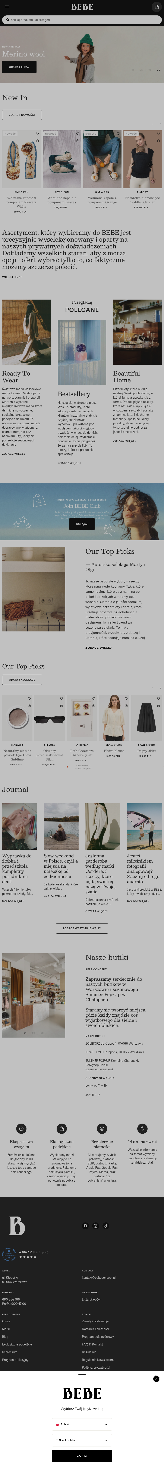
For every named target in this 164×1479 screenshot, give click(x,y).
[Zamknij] (156, 1378)
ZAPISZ (82, 1456)
